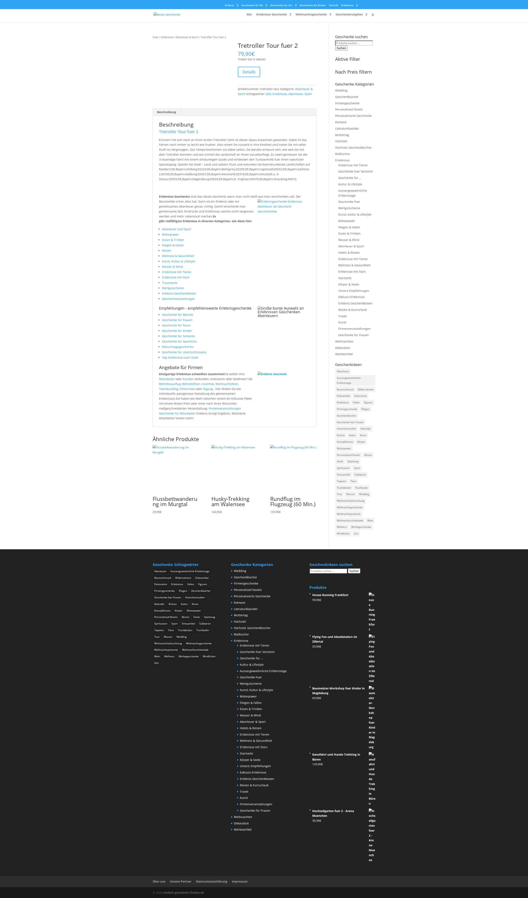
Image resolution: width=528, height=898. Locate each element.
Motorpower (170, 234)
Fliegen (365, 409)
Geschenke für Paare (176, 325)
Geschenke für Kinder (313, 5)
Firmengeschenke (347, 103)
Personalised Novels (349, 109)
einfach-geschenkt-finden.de (183, 892)
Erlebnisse (347, 5)
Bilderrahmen (366, 389)
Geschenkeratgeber (349, 14)
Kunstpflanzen (345, 442)
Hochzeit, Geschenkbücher (353, 147)
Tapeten (341, 481)
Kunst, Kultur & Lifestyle (178, 261)
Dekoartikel (343, 396)
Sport (308, 94)
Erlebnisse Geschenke (271, 14)
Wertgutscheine (173, 288)
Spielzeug (352, 461)
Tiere (353, 481)
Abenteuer (295, 94)
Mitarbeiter (167, 379)
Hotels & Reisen (349, 253)
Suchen (341, 48)
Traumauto (169, 283)
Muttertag (342, 135)
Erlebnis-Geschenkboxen (179, 293)
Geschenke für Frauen (177, 320)
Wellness (342, 527)
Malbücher (342, 154)
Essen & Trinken (173, 240)
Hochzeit (341, 141)
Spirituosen (343, 468)
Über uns (159, 881)
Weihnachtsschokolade (350, 520)
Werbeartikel (344, 354)
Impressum (240, 881)
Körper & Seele (348, 284)
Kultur (352, 435)
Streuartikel (343, 474)
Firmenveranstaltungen (225, 408)
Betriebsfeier (191, 384)
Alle (249, 14)
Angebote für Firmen (181, 367)
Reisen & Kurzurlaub (352, 310)
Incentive (208, 384)
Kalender (366, 428)
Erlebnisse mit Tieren (176, 272)
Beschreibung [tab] (166, 112)
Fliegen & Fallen (173, 245)
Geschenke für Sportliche (179, 341)
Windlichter (343, 533)
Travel (342, 316)
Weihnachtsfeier (227, 384)
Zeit (268, 94)
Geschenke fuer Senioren (355, 171)
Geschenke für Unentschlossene (184, 352)
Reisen (166, 250)
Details (249, 72)
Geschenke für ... (350, 178)
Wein (370, 520)
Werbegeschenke (361, 527)
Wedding (341, 90)
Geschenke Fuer (349, 202)
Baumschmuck (345, 389)
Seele (340, 461)
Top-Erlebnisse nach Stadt (180, 357)
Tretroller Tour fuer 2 (178, 131)
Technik (333, 5)
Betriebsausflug (170, 384)
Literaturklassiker (347, 128)
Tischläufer (361, 487)
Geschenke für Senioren (178, 336)
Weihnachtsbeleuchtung (350, 500)
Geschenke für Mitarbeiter (177, 413)
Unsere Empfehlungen (353, 291)
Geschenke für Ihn (281, 5)
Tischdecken (344, 487)
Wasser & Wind (172, 267)
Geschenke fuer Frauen (350, 422)
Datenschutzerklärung (211, 881)
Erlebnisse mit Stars (176, 277)
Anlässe (229, 5)
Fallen (356, 402)
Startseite (344, 278)
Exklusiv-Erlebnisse (351, 297)
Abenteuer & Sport (187, 37)
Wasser (350, 494)
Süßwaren (360, 474)
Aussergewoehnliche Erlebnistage (349, 380)
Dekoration (342, 348)
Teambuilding (168, 389)
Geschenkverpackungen (178, 299)
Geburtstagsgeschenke (177, 347)
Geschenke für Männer (178, 315)
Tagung (208, 389)
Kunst (342, 322)
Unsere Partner (180, 881)
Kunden (188, 379)
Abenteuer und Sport (176, 229)
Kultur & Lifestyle (350, 184)
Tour (339, 494)
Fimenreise (187, 389)
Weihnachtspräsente (349, 514)
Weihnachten (344, 341)
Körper (361, 442)
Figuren (368, 402)
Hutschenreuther (346, 428)
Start (156, 37)
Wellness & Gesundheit (178, 256)
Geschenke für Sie (252, 5)
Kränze (341, 435)
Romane (340, 122)
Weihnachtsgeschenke (311, 14)
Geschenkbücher (346, 97)
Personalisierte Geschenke (353, 116)
